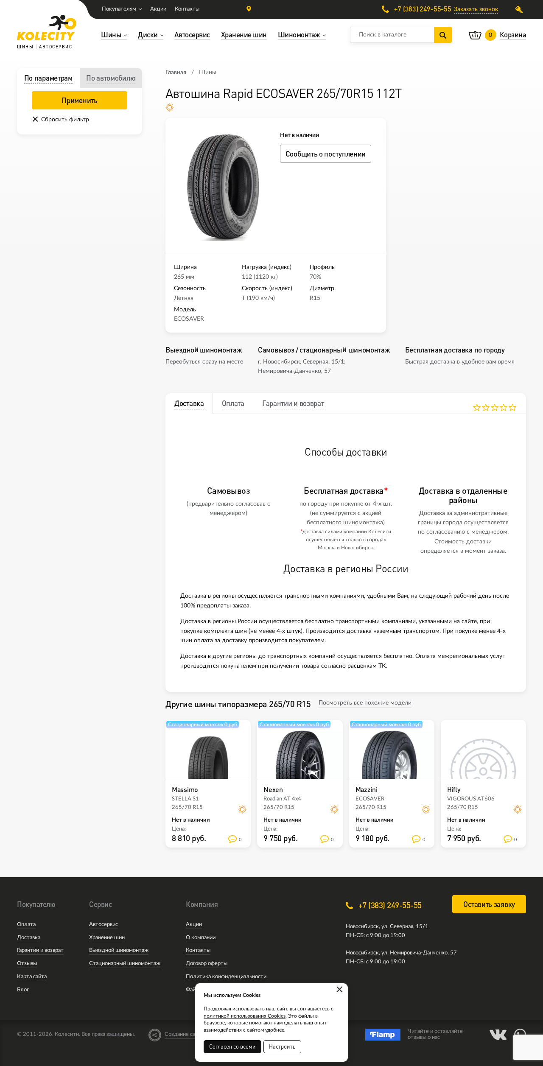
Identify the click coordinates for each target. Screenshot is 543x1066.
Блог (23, 990)
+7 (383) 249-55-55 (421, 9)
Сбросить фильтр (65, 120)
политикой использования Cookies (244, 1015)
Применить (79, 100)
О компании (201, 937)
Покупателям (119, 9)
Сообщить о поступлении (325, 153)
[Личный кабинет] (520, 9)
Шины (207, 73)
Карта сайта (32, 976)
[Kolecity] (46, 27)
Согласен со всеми (232, 1046)
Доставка (28, 937)
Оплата (26, 924)
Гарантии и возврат (40, 950)
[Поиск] (443, 35)
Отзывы (27, 963)
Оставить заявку (489, 904)
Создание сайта (184, 1034)
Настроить (282, 1046)
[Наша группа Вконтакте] (498, 1035)
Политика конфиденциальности (226, 976)
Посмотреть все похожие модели (365, 703)
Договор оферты (206, 963)
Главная (175, 73)
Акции (158, 9)
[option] (222, 186)
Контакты (187, 9)
